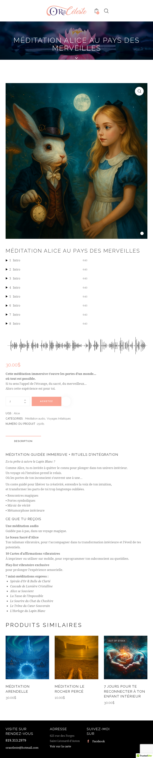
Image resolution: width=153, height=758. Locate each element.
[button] (139, 91)
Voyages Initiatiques (59, 418)
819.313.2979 (16, 740)
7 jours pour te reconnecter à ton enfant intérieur (124, 691)
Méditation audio (35, 418)
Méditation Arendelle (18, 688)
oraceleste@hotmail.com (22, 747)
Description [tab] (23, 441)
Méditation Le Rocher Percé (69, 688)
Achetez (46, 401)
